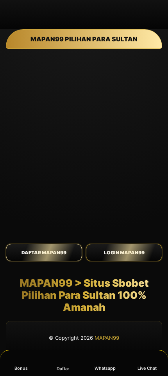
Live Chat (147, 368)
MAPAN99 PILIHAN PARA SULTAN (84, 39)
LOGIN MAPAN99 (124, 252)
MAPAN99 (107, 338)
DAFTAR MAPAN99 (43, 252)
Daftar (63, 368)
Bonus (21, 368)
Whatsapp (105, 368)
